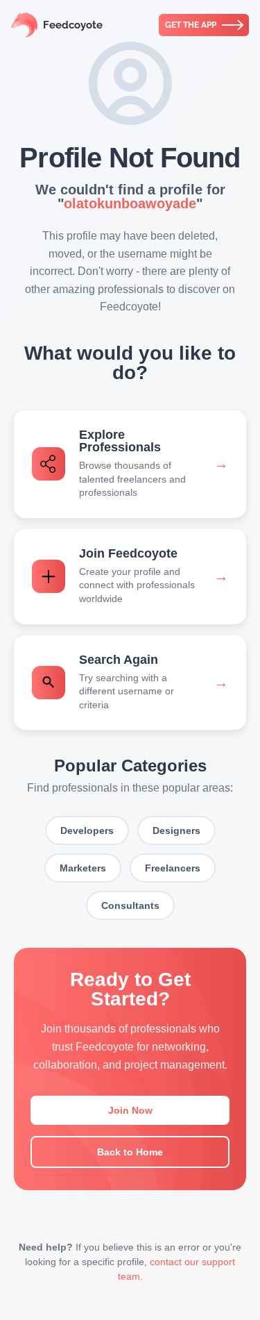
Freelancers (172, 868)
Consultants (130, 905)
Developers (87, 830)
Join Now (130, 1110)
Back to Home (130, 1152)
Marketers (83, 868)
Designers (176, 830)
